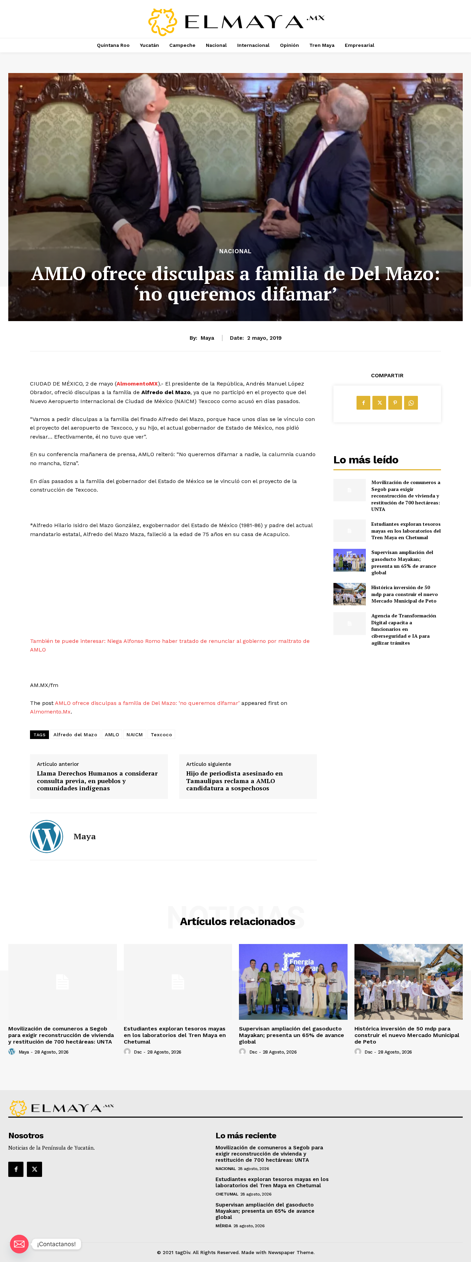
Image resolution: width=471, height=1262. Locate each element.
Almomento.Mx (50, 711)
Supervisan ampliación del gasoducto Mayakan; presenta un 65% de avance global (403, 562)
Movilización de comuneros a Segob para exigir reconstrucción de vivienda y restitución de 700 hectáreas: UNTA (405, 495)
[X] (379, 403)
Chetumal (227, 1194)
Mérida (223, 1225)
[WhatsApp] (411, 403)
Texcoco (161, 734)
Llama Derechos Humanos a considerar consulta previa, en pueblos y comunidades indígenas (97, 781)
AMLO (112, 734)
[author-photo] (12, 1052)
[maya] (46, 836)
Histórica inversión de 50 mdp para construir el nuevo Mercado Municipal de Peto (404, 594)
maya (207, 338)
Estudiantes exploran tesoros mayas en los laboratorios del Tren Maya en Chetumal (406, 531)
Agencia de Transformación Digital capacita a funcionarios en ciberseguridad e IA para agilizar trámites (403, 629)
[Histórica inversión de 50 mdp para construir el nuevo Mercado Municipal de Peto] (349, 594)
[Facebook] (363, 403)
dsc (138, 1052)
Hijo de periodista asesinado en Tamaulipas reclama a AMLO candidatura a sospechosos (234, 781)
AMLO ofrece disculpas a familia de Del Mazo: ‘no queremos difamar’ (147, 703)
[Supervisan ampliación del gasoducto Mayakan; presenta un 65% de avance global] (349, 560)
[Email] (19, 1244)
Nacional (235, 251)
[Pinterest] (395, 403)
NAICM (135, 734)
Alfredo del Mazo (75, 734)
